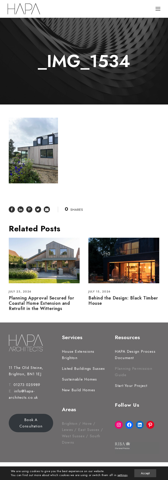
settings (122, 475)
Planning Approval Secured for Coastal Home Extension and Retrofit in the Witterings (41, 303)
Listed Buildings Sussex (83, 368)
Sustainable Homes (79, 379)
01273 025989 (27, 384)
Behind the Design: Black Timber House (123, 300)
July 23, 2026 (20, 291)
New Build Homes (78, 390)
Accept (145, 473)
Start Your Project (131, 385)
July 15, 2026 (99, 291)
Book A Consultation (31, 423)
